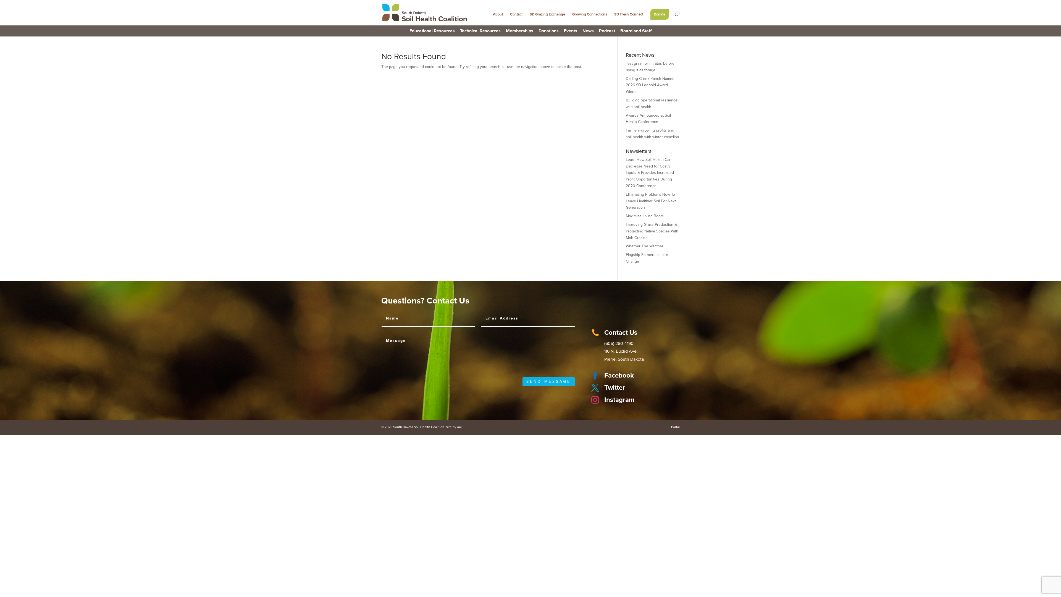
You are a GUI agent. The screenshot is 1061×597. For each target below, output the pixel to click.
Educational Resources (432, 31)
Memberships (519, 31)
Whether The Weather (644, 246)
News (588, 31)
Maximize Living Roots (645, 216)
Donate (659, 14)
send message (548, 381)
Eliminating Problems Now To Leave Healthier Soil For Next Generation (651, 201)
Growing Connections (589, 14)
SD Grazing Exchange (547, 14)
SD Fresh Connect (628, 14)
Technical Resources (480, 31)
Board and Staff (636, 31)
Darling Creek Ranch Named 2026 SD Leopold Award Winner (650, 85)
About (498, 14)
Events (570, 31)
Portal (675, 427)
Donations (549, 31)
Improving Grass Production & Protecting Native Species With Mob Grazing (652, 231)
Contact (516, 14)
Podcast (607, 31)
